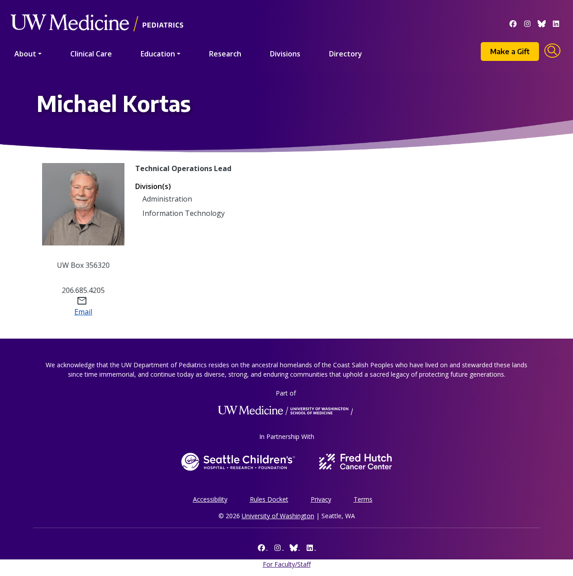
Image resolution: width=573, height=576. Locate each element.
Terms (363, 499)
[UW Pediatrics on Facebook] (513, 23)
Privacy (321, 499)
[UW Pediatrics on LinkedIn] (556, 23)
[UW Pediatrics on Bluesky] (541, 23)
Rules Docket (269, 499)
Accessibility (210, 499)
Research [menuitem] (225, 54)
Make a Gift (510, 51)
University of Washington (278, 516)
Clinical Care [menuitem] (91, 54)
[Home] (97, 10)
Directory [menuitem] (345, 54)
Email (83, 312)
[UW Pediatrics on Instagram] (527, 23)
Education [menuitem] (158, 54)
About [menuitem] (25, 54)
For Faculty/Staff (287, 564)
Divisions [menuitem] (285, 54)
